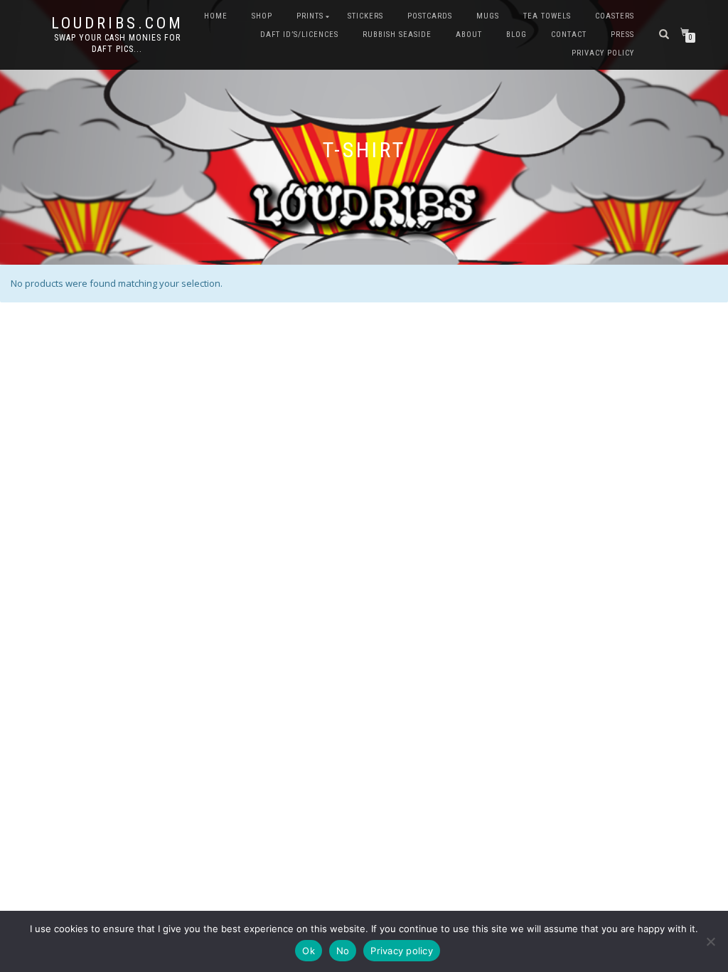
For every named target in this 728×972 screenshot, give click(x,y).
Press (622, 34)
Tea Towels (547, 16)
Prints (309, 16)
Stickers (365, 16)
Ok (308, 950)
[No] (710, 941)
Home (216, 16)
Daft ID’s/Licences (299, 34)
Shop (262, 16)
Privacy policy (401, 950)
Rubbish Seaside (397, 34)
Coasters (614, 16)
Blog (516, 34)
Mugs (487, 16)
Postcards (429, 16)
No (343, 950)
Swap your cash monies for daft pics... (117, 43)
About (469, 34)
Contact (569, 34)
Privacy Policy (603, 53)
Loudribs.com (117, 23)
